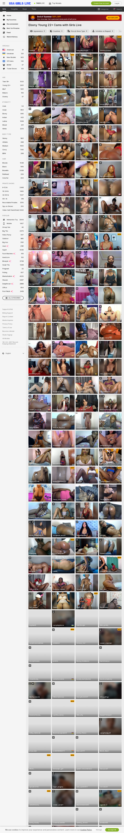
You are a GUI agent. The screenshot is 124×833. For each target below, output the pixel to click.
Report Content (7, 317)
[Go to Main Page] (20, 3)
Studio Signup (7, 335)
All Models (6, 338)
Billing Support (7, 313)
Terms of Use (7, 327)
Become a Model (8, 331)
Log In (117, 3)
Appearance (38, 31)
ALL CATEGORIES (14, 298)
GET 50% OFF (113, 18)
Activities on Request (103, 31)
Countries (56, 31)
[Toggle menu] (4, 3)
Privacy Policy (7, 324)
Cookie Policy (86, 830)
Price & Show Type (78, 31)
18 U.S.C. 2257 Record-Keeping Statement (10, 343)
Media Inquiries (7, 320)
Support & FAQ (7, 309)
